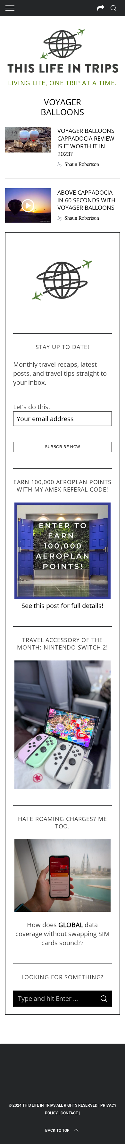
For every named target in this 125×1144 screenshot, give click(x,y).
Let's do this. (31, 406)
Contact (69, 1113)
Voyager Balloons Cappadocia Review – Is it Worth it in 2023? (88, 142)
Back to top (57, 1130)
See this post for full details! (62, 605)
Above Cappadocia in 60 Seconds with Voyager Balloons (86, 200)
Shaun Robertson (81, 164)
